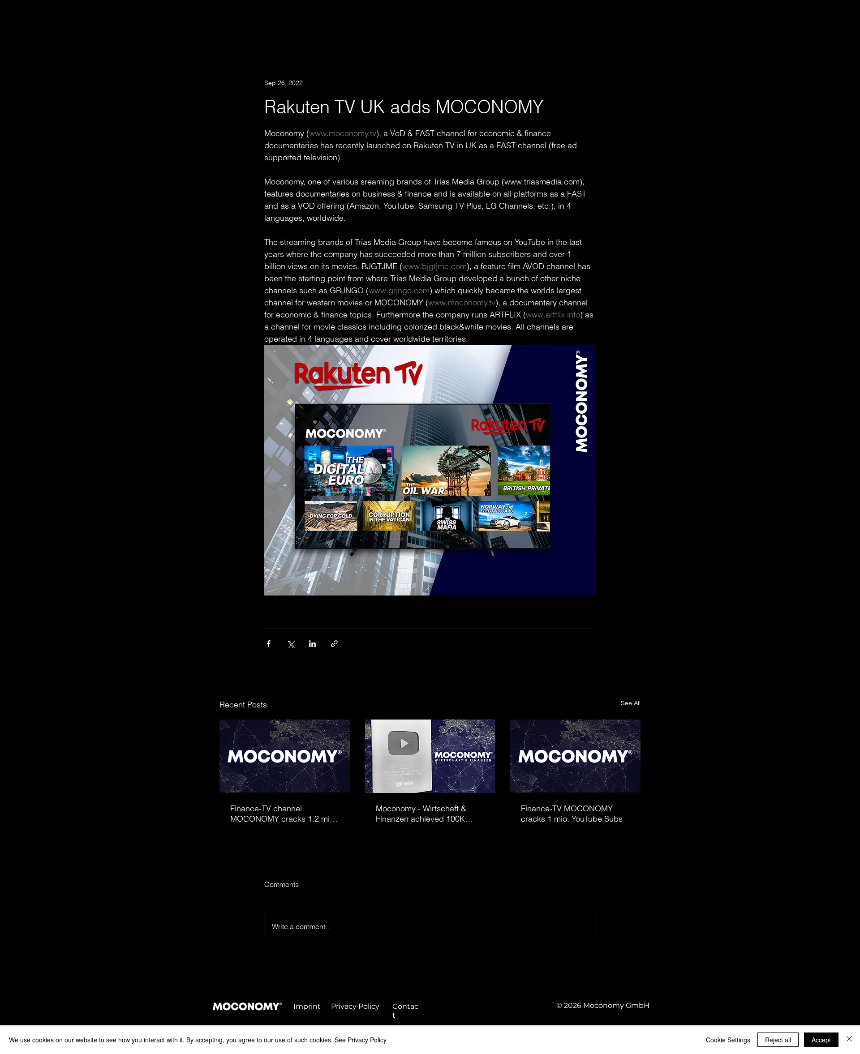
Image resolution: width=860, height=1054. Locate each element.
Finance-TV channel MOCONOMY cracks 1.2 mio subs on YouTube (282, 813)
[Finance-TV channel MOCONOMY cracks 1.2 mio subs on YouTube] (284, 756)
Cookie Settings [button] (728, 1039)
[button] (307, 1006)
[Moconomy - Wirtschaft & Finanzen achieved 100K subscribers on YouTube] (430, 756)
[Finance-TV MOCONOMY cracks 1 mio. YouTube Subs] (575, 756)
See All (631, 703)
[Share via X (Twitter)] (290, 643)
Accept (821, 1039)
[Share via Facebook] (268, 643)
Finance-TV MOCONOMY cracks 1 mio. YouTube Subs (572, 813)
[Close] (849, 1040)
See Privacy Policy (361, 1039)
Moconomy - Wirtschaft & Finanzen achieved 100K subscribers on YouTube (421, 813)
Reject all (778, 1039)
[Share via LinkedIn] (312, 643)
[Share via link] (334, 643)
